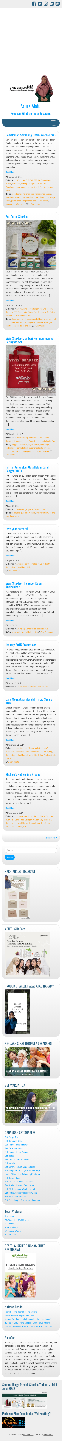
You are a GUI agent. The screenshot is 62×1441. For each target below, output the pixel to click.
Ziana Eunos (10, 1234)
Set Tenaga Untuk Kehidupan (18, 1152)
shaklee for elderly (40, 200)
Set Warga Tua (11, 1137)
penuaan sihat (27, 187)
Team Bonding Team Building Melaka (21, 1311)
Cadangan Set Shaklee (40, 309)
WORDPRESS (48, 1435)
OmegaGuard (33, 183)
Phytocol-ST (10, 826)
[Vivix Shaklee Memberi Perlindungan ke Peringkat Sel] (31, 370)
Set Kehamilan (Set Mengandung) (20, 1166)
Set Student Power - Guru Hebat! (19, 1185)
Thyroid (30, 755)
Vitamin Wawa (11, 1227)
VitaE (53, 755)
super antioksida (44, 441)
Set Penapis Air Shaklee (15, 1196)
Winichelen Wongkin (14, 1231)
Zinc (11, 758)
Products (42, 312)
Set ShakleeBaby (12, 1178)
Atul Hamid (9, 1216)
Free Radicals (38, 629)
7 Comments (39, 326)
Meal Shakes (23, 823)
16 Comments (34, 204)
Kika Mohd (9, 1223)
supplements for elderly (15, 204)
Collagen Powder (32, 820)
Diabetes (20, 509)
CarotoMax (19, 820)
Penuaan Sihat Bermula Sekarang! (31, 113)
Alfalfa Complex (23, 309)
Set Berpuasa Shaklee (15, 1140)
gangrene (29, 509)
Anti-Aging (21, 629)
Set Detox (51, 312)
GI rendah (16, 183)
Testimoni (38, 509)
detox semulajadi (19, 319)
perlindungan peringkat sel (17, 448)
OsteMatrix (44, 183)
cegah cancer (33, 444)
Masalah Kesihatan (38, 751)
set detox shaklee (24, 326)
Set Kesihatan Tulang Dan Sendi (19, 1181)
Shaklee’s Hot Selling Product (24, 774)
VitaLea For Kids (37, 686)
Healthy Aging (22, 437)
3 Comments (13, 762)
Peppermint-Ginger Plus (27, 312)
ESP (35, 180)
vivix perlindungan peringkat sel (25, 451)
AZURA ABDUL (28, 1435)
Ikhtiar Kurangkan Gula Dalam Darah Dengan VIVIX (27, 469)
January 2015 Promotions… (22, 644)
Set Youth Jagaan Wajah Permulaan (21, 1192)
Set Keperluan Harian (14, 1148)
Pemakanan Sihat (13, 187)
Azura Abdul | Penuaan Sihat (17, 1219)
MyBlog (24, 183)
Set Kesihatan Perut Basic (17, 1159)
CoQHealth (44, 820)
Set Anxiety (10, 1163)
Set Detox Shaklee (17, 216)
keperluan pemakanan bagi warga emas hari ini (31, 194)
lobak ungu (44, 444)
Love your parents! (17, 528)
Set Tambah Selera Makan (16, 1144)
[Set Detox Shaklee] (31, 245)
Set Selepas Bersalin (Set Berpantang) (22, 1170)
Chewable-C (20, 751)
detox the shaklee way (36, 319)
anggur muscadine (19, 444)
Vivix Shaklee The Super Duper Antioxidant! (24, 585)
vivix (38, 513)
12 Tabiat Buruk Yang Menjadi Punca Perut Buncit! (27, 1322)
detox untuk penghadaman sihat (29, 322)
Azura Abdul (31, 105)
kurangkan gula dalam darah (23, 513)
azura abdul (16, 632)
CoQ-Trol (29, 180)
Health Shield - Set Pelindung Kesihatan (22, 1174)
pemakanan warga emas (21, 200)
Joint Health (45, 564)
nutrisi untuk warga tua (15, 197)
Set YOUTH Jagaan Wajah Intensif (20, 1189)
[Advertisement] (31, 41)
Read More (10, 172)
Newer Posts (50, 838)
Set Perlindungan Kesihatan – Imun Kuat (23, 1200)
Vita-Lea (47, 755)
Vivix (45, 187)
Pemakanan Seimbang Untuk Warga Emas (31, 134)
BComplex (21, 180)
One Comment (14, 570)
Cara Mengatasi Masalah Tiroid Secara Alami (29, 701)
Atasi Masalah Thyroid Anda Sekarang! (32, 748)
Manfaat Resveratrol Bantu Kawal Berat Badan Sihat (28, 1326)
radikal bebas (28, 632)
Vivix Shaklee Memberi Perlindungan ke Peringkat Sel (29, 340)
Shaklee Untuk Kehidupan (16, 315)
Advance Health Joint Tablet (28, 564)
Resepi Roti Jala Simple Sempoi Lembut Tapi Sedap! (28, 1319)
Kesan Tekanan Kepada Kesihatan (20, 1315)
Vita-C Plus (38, 187)
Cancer (28, 629)
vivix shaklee (44, 451)
